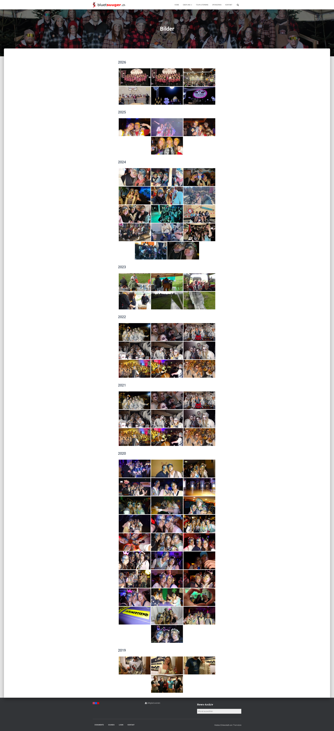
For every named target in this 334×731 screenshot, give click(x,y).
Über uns (187, 5)
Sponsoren (216, 5)
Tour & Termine (202, 5)
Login (121, 725)
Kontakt (228, 5)
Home (177, 5)
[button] (191, 5)
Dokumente (99, 725)
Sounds (111, 725)
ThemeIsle (237, 725)
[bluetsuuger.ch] (109, 4)
